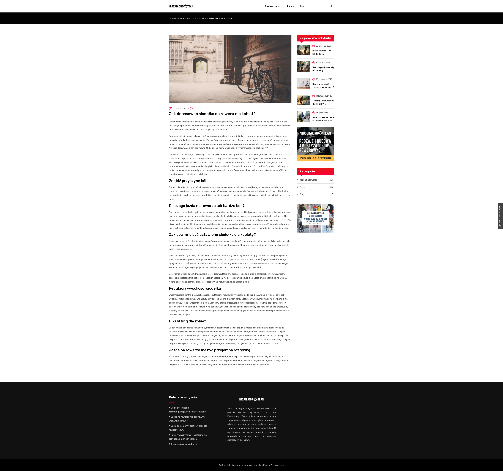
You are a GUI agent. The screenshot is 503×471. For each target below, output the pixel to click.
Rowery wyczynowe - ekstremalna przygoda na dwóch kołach (188, 437)
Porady (290, 6)
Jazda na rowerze (273, 6)
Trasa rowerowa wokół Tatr (184, 444)
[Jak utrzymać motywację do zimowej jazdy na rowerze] (315, 218)
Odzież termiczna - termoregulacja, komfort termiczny (187, 409)
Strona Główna (175, 18)
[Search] (331, 6)
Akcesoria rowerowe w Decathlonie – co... (323, 119)
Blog (302, 6)
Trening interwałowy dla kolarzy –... (323, 102)
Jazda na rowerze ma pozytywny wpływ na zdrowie (187, 418)
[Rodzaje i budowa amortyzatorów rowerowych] (315, 144)
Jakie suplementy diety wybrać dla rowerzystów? (188, 428)
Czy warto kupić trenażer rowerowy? (323, 85)
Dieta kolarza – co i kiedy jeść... (322, 52)
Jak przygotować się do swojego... (323, 69)
